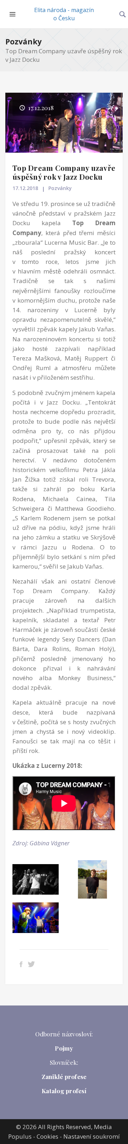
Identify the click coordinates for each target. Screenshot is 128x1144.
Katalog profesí (64, 1091)
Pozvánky (23, 42)
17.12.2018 (25, 188)
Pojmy (64, 1048)
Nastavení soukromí (91, 1136)
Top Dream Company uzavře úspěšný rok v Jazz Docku (63, 172)
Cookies (47, 1136)
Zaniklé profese (64, 1076)
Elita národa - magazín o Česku (64, 14)
